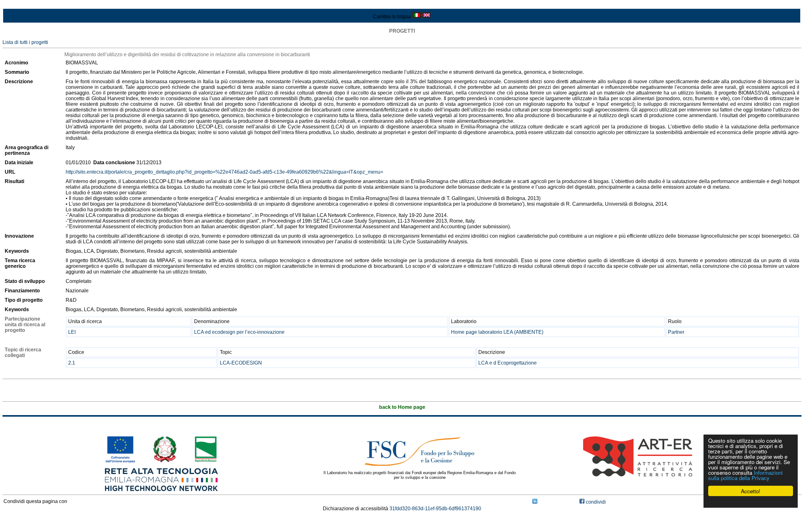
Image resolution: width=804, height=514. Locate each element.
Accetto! (750, 491)
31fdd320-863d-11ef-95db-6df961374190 (435, 508)
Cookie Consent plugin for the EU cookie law (750, 501)
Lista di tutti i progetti (25, 42)
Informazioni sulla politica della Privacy (745, 475)
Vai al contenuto (20, 5)
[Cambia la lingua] (421, 16)
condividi (595, 502)
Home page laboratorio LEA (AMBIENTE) (497, 332)
